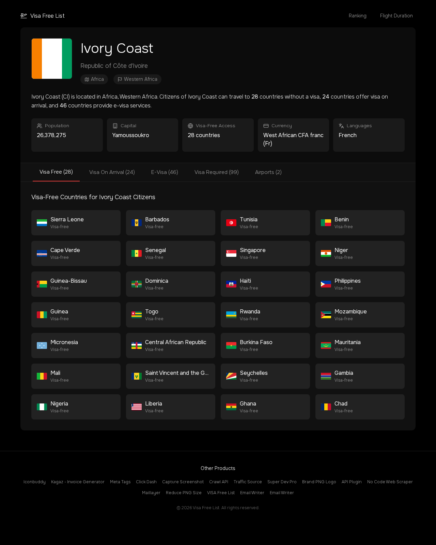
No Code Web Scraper (390, 482)
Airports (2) (268, 172)
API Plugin (352, 482)
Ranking (358, 16)
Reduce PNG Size (184, 493)
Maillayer (151, 493)
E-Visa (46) (164, 172)
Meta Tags (120, 482)
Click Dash (146, 482)
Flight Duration (396, 16)
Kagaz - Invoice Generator (78, 482)
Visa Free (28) (56, 171)
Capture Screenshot (183, 482)
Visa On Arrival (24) (112, 172)
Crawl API (218, 482)
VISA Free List (221, 493)
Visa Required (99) (216, 172)
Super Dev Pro (282, 482)
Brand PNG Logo (319, 482)
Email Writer (252, 493)
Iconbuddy (35, 482)
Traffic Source (248, 482)
